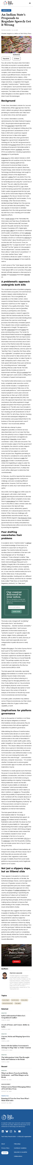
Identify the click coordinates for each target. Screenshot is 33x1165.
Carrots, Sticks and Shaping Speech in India (15, 1037)
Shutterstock (16, 54)
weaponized (11, 330)
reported (27, 274)
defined (28, 543)
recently (4, 496)
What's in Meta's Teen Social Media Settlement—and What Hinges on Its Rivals (14, 1075)
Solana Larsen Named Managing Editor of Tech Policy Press (16, 1088)
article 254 (4, 460)
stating (10, 177)
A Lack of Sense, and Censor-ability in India (15, 1026)
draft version (10, 219)
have (7, 230)
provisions (13, 274)
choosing (4, 154)
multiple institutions (20, 890)
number (3, 274)
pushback (19, 149)
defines (3, 673)
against (23, 330)
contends (25, 372)
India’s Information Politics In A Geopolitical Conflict (13, 1017)
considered (17, 559)
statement (6, 841)
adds (23, 458)
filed (16, 492)
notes (11, 648)
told (16, 108)
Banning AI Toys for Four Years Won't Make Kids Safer (15, 1099)
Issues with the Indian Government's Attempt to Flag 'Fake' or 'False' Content (16, 1047)
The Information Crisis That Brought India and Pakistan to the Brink (15, 1058)
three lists (13, 439)
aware (12, 478)
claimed (3, 245)
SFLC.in (19, 372)
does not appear (14, 259)
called (12, 230)
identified (27, 334)
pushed (13, 145)
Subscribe (16, 611)
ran (22, 186)
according (4, 196)
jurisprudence (10, 501)
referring (27, 238)
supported (10, 126)
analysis (3, 819)
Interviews (4, 158)
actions (10, 890)
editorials (28, 233)
